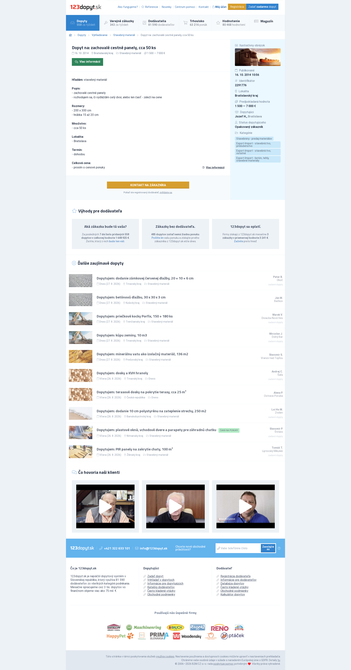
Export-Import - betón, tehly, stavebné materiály (252, 159)
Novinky (166, 7)
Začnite (238, 241)
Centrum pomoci (185, 7)
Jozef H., (248, 116)
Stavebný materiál (124, 35)
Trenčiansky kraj (135, 321)
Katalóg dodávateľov (161, 587)
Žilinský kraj (133, 454)
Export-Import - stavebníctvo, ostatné (253, 152)
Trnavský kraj (133, 283)
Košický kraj (132, 302)
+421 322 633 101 (117, 548)
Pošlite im (157, 237)
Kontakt (204, 7)
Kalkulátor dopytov (232, 594)
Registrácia (237, 6)
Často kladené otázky (161, 591)
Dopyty (82, 35)
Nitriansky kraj (135, 435)
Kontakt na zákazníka (148, 185)
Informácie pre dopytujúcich (165, 583)
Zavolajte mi (268, 548)
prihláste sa (166, 192)
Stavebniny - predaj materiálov (254, 138)
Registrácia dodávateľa (235, 576)
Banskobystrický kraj (139, 416)
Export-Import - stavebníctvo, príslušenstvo (253, 144)
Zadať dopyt (262, 6)
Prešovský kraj (134, 359)
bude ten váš (116, 241)
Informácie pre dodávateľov (238, 580)
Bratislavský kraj (246, 95)
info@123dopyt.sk (153, 548)
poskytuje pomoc (223, 663)
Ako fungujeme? (128, 7)
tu (279, 660)
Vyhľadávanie (99, 35)
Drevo (152, 378)
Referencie (151, 7)
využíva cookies (165, 656)
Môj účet (221, 7)
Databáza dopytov (232, 583)
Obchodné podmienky (161, 594)
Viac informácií (90, 61)
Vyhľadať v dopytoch (160, 580)
